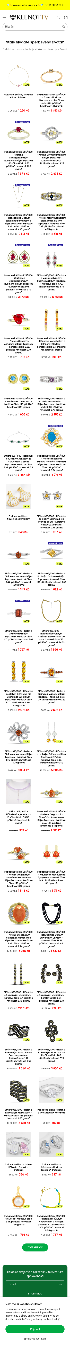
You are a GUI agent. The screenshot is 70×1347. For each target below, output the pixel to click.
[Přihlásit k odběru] (60, 1284)
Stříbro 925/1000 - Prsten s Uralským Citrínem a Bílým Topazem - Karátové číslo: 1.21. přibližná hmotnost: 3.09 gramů (51, 579)
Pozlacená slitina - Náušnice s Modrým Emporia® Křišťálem (51, 1167)
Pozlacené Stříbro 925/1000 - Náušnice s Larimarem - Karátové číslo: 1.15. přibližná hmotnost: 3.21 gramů (18, 402)
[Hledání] (63, 26)
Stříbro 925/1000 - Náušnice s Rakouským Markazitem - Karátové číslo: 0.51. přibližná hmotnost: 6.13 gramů (51, 998)
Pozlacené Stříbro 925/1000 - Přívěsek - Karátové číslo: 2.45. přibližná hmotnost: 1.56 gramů (18, 1220)
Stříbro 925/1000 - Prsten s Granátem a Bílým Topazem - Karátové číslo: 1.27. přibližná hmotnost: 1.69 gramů (18, 637)
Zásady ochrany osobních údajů (42, 1319)
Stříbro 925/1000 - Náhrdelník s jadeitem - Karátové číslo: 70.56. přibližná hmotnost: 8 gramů (18, 817)
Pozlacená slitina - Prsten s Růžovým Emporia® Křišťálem (18, 1167)
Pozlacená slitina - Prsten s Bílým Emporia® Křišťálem (51, 1111)
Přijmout (35, 1329)
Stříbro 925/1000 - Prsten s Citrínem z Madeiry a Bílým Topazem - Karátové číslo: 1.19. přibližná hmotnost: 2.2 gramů (51, 697)
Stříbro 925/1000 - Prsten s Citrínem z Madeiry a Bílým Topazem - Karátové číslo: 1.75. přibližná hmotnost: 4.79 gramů (18, 757)
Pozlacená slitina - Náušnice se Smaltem (18, 518)
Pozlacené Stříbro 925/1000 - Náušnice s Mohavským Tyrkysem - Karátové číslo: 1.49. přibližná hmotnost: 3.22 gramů (51, 878)
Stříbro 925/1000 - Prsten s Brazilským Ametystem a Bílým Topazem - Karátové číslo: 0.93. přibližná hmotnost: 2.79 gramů (51, 404)
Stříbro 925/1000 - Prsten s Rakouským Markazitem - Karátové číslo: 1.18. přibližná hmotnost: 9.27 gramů (18, 1114)
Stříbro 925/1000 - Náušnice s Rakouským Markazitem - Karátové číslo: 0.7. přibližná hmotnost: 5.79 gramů (18, 996)
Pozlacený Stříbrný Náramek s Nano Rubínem (18, 96)
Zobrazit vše (35, 1247)
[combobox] (35, 27)
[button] (4, 17)
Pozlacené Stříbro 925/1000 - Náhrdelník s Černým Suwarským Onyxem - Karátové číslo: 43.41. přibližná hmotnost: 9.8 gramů (51, 939)
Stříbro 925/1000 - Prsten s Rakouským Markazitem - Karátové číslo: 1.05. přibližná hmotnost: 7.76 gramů (51, 1055)
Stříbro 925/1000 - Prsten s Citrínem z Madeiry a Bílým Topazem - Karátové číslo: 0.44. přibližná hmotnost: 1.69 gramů (18, 579)
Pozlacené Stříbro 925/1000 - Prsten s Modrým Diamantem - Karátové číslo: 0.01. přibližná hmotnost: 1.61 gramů (51, 100)
